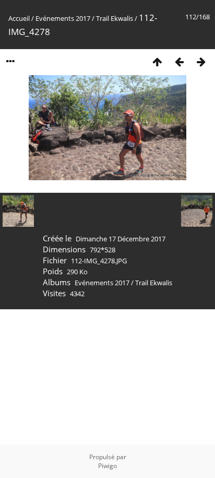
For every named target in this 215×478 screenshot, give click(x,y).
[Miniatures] (157, 61)
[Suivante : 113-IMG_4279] (201, 61)
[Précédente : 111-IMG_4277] (179, 61)
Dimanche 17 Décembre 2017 (120, 238)
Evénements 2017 (62, 18)
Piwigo (107, 465)
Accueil (19, 18)
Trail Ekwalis (114, 18)
